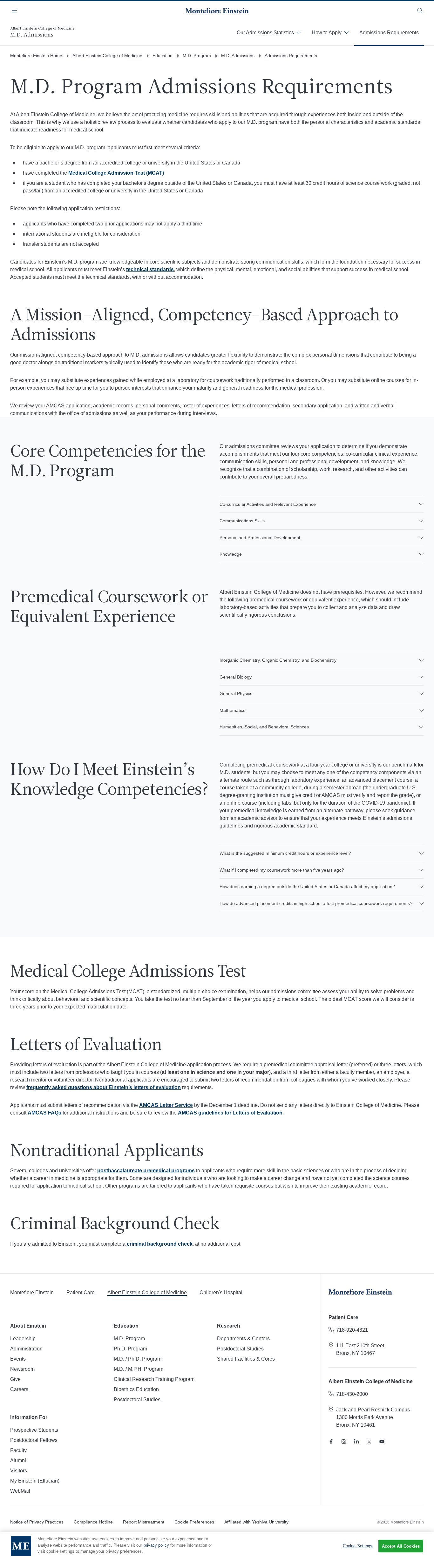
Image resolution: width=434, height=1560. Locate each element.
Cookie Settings (358, 1545)
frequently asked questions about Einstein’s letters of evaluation (103, 1087)
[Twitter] (369, 1441)
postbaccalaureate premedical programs (146, 1170)
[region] (217, 1546)
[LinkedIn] (356, 1441)
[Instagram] (343, 1441)
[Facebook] (331, 1441)
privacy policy (156, 1545)
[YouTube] (381, 1441)
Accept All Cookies (401, 1546)
